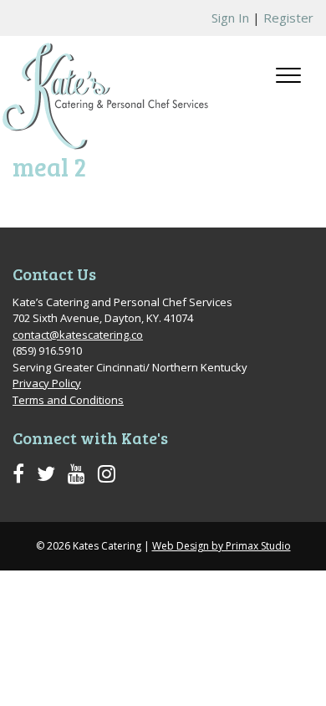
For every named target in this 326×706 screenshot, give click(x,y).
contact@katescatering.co (78, 334)
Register (288, 17)
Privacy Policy (47, 383)
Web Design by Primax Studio (221, 546)
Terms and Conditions (68, 399)
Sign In (230, 17)
